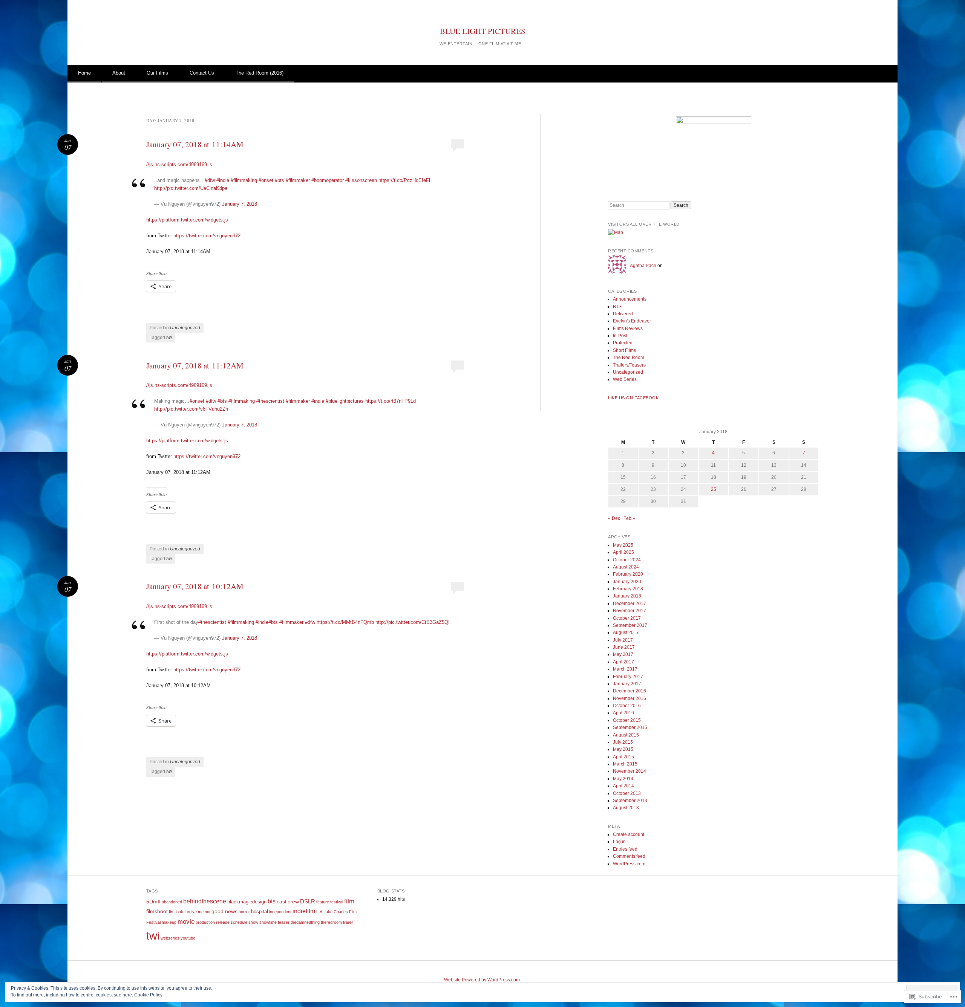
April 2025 (623, 552)
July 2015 (623, 742)
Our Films (157, 73)
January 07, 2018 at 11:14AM (195, 144)
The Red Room (628, 357)
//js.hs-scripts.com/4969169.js (179, 164)
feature (322, 902)
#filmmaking (244, 180)
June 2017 (624, 647)
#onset (266, 180)
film (349, 901)
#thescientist (270, 401)
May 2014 (623, 778)
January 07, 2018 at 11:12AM (195, 365)
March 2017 (625, 669)
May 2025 (623, 545)
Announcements (629, 299)
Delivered (623, 313)
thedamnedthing (305, 922)
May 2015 (623, 749)
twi (169, 337)
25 (713, 489)
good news (224, 911)
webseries (170, 938)
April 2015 (623, 756)
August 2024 (626, 567)
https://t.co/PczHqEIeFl (404, 180)
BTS (617, 306)
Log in (619, 841)
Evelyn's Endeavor (632, 321)
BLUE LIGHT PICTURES (482, 31)
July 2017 (623, 640)
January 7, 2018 (239, 204)
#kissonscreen (361, 180)
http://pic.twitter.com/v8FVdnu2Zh (191, 409)
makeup (169, 922)
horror (244, 911)
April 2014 (623, 785)
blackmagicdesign (247, 902)
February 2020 (628, 574)
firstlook (176, 911)
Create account (628, 834)
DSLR (307, 901)
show (253, 922)
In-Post (620, 335)
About (118, 73)
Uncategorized (185, 327)
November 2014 (629, 771)
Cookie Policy (148, 995)
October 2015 (627, 720)
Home (84, 73)
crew (293, 902)
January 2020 (627, 581)
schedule (239, 922)
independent (280, 911)
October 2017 (627, 618)
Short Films (624, 350)
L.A (319, 911)
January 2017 (627, 683)
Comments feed (629, 856)
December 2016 (629, 691)
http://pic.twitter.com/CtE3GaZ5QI (412, 622)
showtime (268, 922)
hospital (259, 911)
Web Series (625, 379)
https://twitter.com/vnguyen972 (206, 235)
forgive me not (197, 911)
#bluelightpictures (345, 401)
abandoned (172, 902)
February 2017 (628, 676)
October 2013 (627, 793)
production (205, 922)
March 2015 (625, 764)
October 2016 (627, 705)
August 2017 (626, 632)
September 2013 (630, 800)
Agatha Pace (643, 265)
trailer (348, 922)
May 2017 (623, 654)
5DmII (153, 902)
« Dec (614, 518)
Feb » (629, 518)
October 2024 (627, 559)
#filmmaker (298, 180)
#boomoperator (327, 180)
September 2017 (630, 625)
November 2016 (629, 698)
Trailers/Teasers (629, 365)
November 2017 (629, 610)
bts (272, 901)
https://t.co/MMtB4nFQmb (345, 622)
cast (281, 902)
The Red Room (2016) (259, 73)
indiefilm (304, 911)
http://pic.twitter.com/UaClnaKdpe (190, 188)
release (223, 922)
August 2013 (626, 807)
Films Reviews (628, 328)
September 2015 (630, 727)
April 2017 (623, 662)
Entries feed (625, 849)
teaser (284, 922)
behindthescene (204, 901)
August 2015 (626, 735)
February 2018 (628, 588)
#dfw (210, 180)
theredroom (331, 922)
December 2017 (629, 603)
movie (186, 921)
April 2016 (623, 712)
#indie (222, 180)
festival (336, 902)
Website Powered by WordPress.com (482, 980)
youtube (188, 938)
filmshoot (157, 911)
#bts (279, 180)
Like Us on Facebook (633, 398)
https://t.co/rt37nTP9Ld (390, 401)
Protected (623, 342)
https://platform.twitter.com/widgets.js (187, 220)
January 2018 (627, 596)
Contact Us (202, 73)
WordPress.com (629, 863)
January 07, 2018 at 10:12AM (195, 586)
